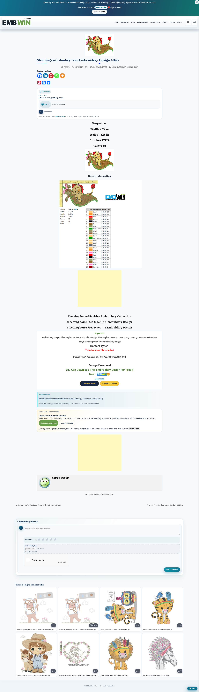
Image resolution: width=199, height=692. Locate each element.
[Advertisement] (99, 288)
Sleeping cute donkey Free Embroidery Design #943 (78, 60)
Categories (124, 22)
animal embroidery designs (122, 67)
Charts (179, 22)
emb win (67, 67)
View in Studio (89, 383)
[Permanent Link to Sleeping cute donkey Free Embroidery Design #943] (99, 45)
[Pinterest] (51, 75)
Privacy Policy (155, 22)
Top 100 (172, 22)
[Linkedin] (45, 75)
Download (99, 379)
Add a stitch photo (31, 546)
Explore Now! (99, 11)
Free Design (104, 494)
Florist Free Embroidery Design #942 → (165, 505)
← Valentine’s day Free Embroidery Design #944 (38, 505)
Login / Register (142, 22)
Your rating (28, 540)
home (136, 67)
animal (96, 494)
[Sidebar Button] (194, 22)
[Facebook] (39, 75)
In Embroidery (101, 7)
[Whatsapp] (56, 75)
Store (133, 22)
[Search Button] (188, 22)
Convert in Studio (109, 383)
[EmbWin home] (16, 22)
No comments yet (100, 67)
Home (116, 22)
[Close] (197, 2)
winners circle (60, 116)
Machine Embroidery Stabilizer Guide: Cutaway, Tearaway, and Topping (71, 399)
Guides (164, 22)
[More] (62, 75)
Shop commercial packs (48, 423)
